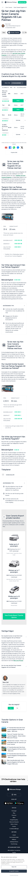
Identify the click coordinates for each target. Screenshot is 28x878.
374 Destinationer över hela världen (13, 780)
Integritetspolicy (14, 819)
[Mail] (6, 147)
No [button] (17, 708)
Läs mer (18, 120)
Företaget (14, 810)
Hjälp (15, 794)
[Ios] (9, 803)
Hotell (14, 835)
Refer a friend (14, 824)
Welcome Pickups (18, 660)
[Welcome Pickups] (11, 2)
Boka (18, 100)
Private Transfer (15, 32)
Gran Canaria (9, 7)
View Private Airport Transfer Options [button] (14, 616)
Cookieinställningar (14, 828)
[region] (14, 865)
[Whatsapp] (14, 147)
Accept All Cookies (14, 871)
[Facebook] (10, 147)
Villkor (14, 817)
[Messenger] (18, 147)
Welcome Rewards (14, 822)
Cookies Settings (14, 875)
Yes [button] (11, 708)
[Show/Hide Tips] (24, 306)
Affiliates (14, 839)
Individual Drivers (14, 841)
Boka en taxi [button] (22, 2)
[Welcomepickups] (14, 791)
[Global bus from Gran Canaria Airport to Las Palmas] (7, 217)
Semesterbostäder (14, 837)
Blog (14, 813)
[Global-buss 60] (14, 474)
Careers (14, 826)
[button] (2, 2)
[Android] (19, 804)
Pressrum (14, 815)
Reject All (14, 866)
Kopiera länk (14, 152)
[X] (22, 147)
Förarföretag (14, 844)
